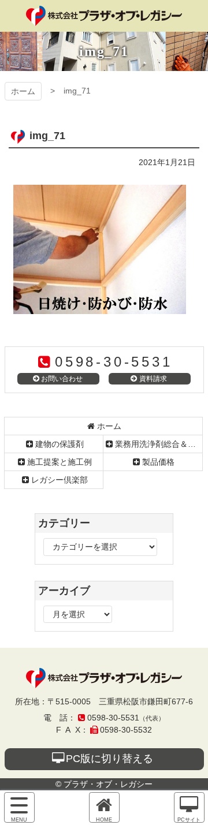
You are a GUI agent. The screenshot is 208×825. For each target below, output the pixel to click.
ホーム (23, 91)
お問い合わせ (62, 379)
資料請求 (153, 379)
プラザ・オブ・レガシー (104, 16)
